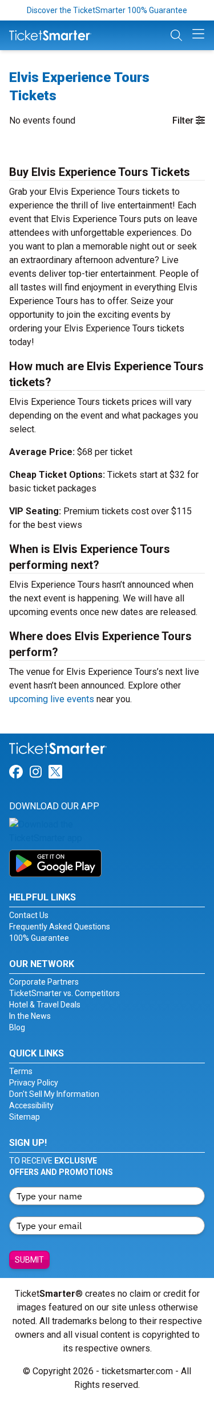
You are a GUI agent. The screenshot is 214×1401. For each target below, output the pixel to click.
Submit (29, 1259)
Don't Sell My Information (54, 1094)
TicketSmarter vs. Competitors (64, 993)
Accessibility (31, 1105)
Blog (17, 1027)
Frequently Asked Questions (59, 926)
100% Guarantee (39, 938)
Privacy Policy (33, 1082)
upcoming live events (51, 699)
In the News (30, 1016)
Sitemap (24, 1116)
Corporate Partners (44, 981)
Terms (21, 1071)
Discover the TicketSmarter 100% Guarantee (107, 10)
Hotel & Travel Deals (44, 1004)
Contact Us (29, 915)
